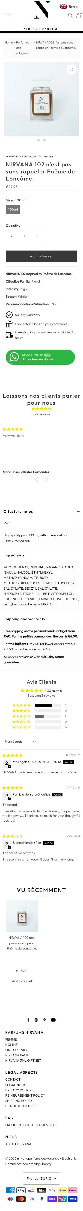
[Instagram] (36, 1019)
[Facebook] (28, 1019)
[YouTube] (53, 1019)
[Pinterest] (44, 1019)
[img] (41, 409)
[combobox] (70, 15)
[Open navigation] (7, 15)
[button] (38, 479)
